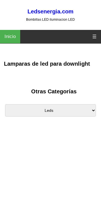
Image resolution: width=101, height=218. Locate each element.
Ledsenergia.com (50, 11)
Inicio (10, 36)
